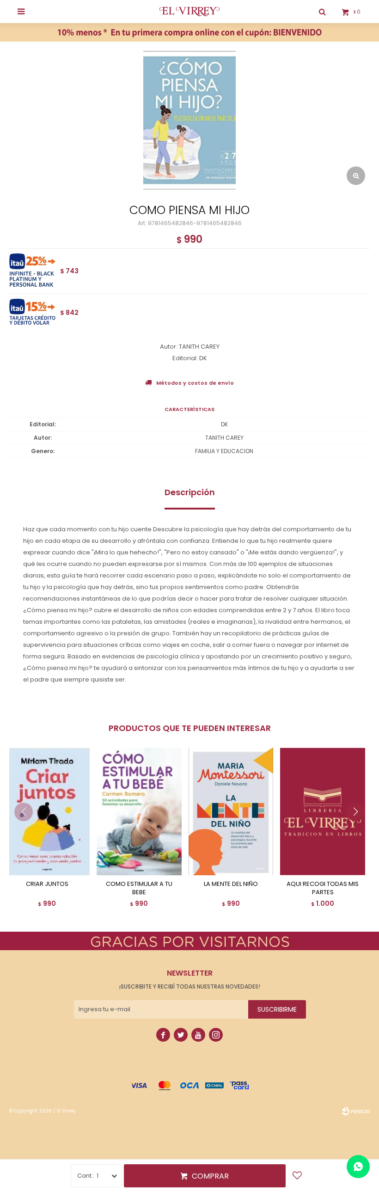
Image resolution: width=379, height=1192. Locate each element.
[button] (359, 830)
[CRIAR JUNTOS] (47, 811)
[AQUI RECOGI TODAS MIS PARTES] (322, 811)
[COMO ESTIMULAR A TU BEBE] (139, 811)
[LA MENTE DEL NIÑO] (231, 811)
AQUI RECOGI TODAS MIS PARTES (323, 888)
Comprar (210, 1176)
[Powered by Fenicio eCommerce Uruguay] (356, 1111)
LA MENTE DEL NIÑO (231, 884)
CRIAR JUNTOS (47, 884)
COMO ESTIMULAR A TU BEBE (139, 888)
